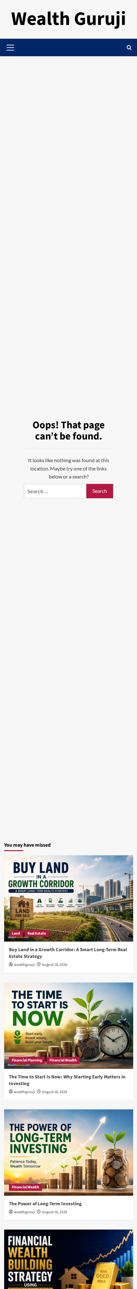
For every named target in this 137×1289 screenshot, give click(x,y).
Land (16, 933)
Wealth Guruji (68, 19)
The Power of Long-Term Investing (45, 1203)
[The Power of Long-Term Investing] (68, 1152)
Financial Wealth (63, 1060)
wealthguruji (24, 964)
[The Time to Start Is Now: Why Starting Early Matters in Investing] (68, 1025)
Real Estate (36, 933)
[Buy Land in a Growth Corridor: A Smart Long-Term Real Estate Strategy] (68, 898)
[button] (129, 47)
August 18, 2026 (54, 964)
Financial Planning (27, 1060)
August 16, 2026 (54, 1092)
